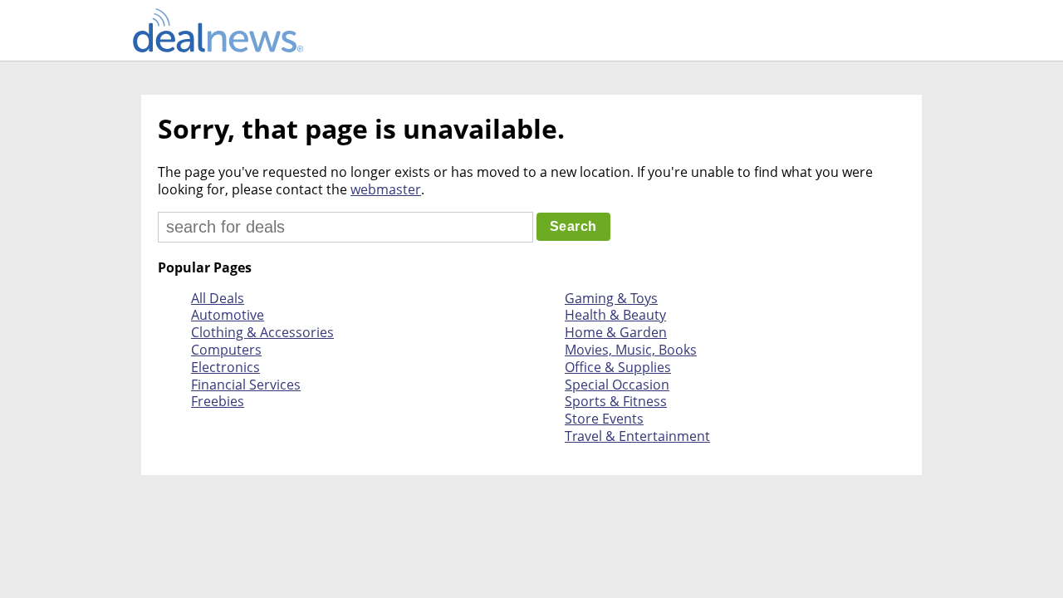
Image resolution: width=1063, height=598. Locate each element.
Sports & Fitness (616, 401)
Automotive (227, 315)
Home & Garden (616, 332)
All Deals (217, 298)
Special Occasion (617, 384)
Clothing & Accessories (262, 332)
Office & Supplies (618, 367)
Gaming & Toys (611, 298)
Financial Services (246, 384)
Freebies (217, 401)
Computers (226, 350)
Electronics (225, 367)
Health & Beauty (615, 315)
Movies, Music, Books (631, 350)
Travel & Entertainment (637, 436)
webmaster (385, 189)
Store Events (604, 418)
